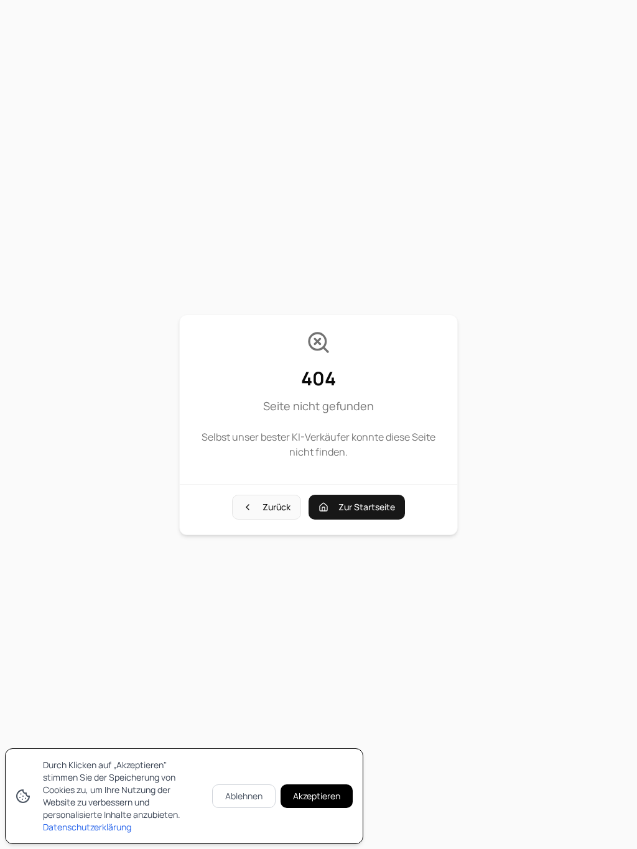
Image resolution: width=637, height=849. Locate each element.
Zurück (277, 507)
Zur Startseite (366, 507)
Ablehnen (244, 796)
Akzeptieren (316, 796)
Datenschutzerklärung (87, 827)
